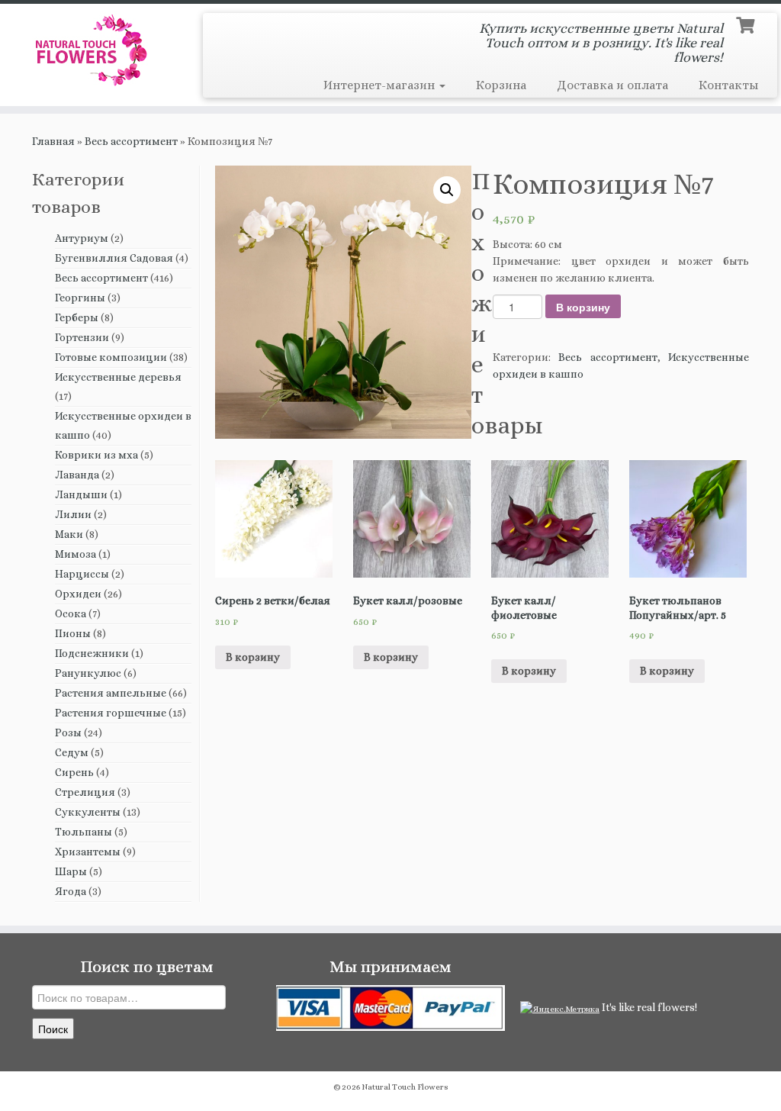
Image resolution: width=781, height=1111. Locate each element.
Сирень (74, 772)
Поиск (53, 1028)
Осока (70, 613)
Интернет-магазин (380, 85)
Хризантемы (88, 851)
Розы (68, 732)
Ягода (70, 891)
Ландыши (81, 494)
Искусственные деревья (118, 377)
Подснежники (92, 653)
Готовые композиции (111, 357)
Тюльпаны (83, 832)
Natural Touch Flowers (405, 1087)
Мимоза (75, 554)
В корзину (583, 306)
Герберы (76, 317)
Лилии (73, 514)
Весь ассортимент (131, 141)
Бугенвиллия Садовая (114, 258)
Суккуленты (88, 812)
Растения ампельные (110, 693)
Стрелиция (85, 792)
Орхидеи (78, 594)
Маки (69, 534)
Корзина (501, 85)
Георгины (80, 297)
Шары (71, 871)
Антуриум (81, 238)
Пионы (73, 633)
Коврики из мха (96, 455)
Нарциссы (82, 574)
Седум (71, 752)
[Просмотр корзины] (747, 24)
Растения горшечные (110, 713)
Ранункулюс (88, 673)
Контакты (728, 85)
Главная (53, 141)
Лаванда (77, 475)
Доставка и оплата (612, 85)
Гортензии (82, 337)
